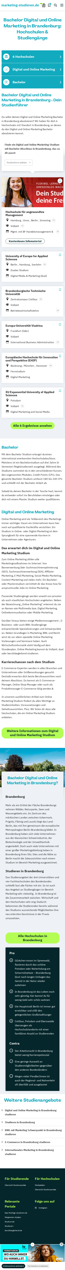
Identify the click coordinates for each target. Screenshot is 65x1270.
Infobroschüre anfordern (13, 1266)
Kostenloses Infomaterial (25, 241)
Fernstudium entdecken (38, 1266)
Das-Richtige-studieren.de (16, 1213)
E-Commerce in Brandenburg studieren (27, 1142)
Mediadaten (40, 1185)
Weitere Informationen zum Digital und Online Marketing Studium (32, 733)
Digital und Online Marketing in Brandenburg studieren (30, 1112)
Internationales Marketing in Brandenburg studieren (29, 1152)
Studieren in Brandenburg (20, 1122)
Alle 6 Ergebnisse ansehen (32, 425)
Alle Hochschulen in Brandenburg (32, 938)
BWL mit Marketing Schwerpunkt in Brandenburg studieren (33, 1132)
